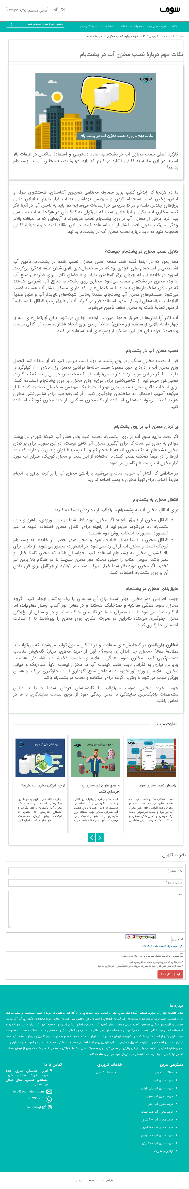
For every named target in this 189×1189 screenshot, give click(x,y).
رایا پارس (81, 1180)
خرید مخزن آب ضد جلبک (157, 1111)
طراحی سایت (104, 1180)
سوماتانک (177, 36)
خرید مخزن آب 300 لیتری (157, 1119)
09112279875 (16, 11)
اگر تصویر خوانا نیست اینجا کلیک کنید (162, 946)
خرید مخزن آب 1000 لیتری (157, 1135)
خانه (174, 26)
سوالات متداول (164, 1072)
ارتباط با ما (108, 26)
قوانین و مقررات (163, 1151)
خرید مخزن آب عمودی (159, 1096)
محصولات (138, 26)
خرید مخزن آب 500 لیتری (157, 1127)
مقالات (123, 26)
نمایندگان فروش (88, 26)
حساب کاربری (104, 1072)
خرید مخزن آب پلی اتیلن (157, 1088)
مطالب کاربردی (158, 36)
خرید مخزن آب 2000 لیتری (157, 1143)
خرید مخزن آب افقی (160, 1104)
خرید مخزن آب (157, 26)
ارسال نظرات (171, 974)
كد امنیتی (177, 939)
